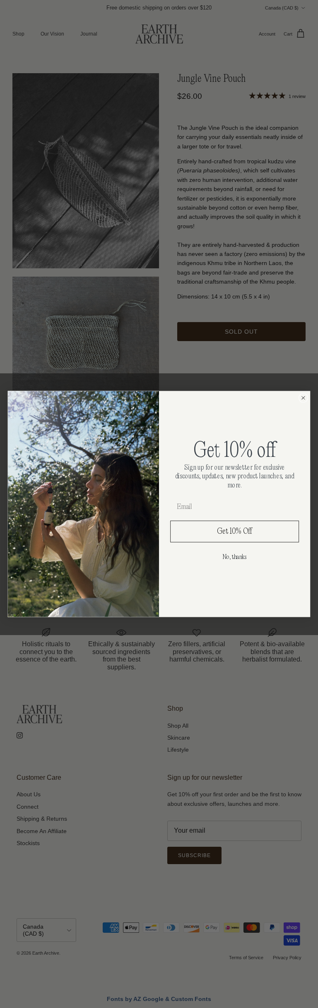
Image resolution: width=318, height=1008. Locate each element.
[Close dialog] (303, 398)
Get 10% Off (234, 531)
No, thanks (234, 557)
